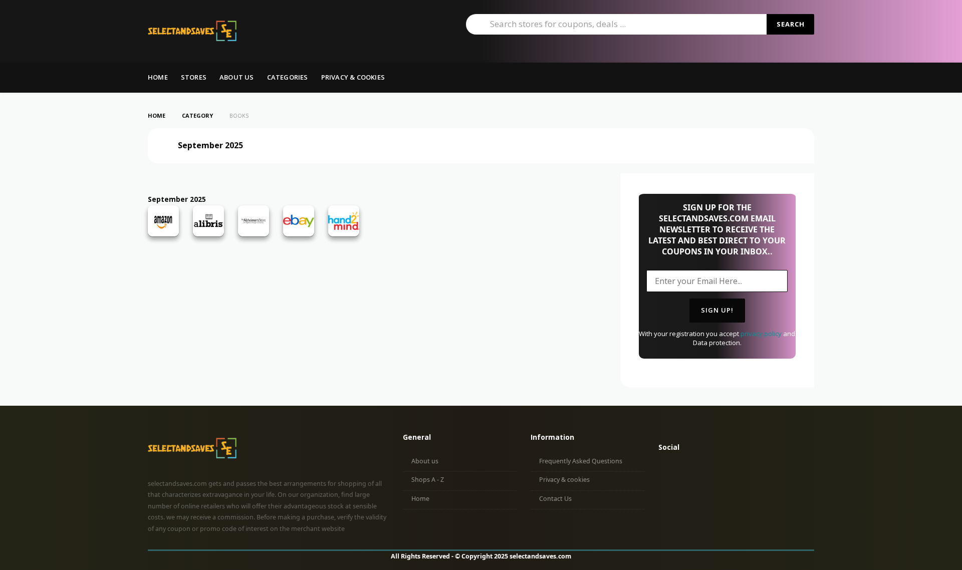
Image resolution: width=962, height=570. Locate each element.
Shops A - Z (427, 479)
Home (158, 77)
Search (791, 24)
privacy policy (761, 333)
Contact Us (555, 498)
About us (236, 77)
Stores (193, 77)
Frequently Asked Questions (580, 461)
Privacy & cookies (564, 479)
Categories (287, 77)
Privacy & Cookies (353, 77)
